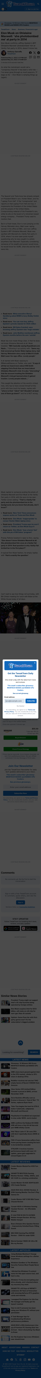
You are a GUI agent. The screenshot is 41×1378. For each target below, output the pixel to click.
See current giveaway (20, 693)
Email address (9, 697)
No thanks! (20, 706)
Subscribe (31, 701)
